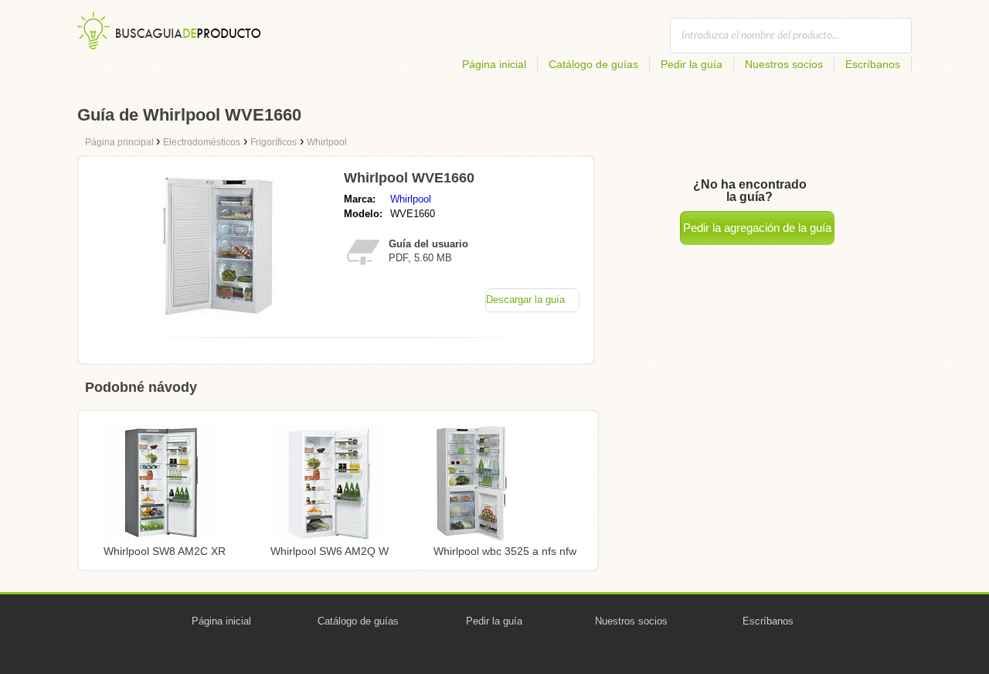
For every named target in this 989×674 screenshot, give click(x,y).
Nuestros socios (784, 64)
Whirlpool (410, 199)
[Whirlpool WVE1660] (218, 321)
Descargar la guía (525, 299)
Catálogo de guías (593, 64)
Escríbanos (872, 64)
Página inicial (494, 64)
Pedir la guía (691, 64)
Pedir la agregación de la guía (757, 227)
